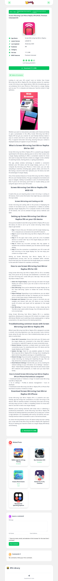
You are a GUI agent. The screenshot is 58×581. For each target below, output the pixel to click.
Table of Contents (17, 75)
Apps (15, 11)
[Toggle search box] (48, 2)
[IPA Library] (29, 2)
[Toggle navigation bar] (9, 2)
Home (11, 11)
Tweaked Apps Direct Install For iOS (24, 12)
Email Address (33, 533)
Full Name (11, 533)
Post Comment (14, 544)
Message (11, 520)
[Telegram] (29, 575)
